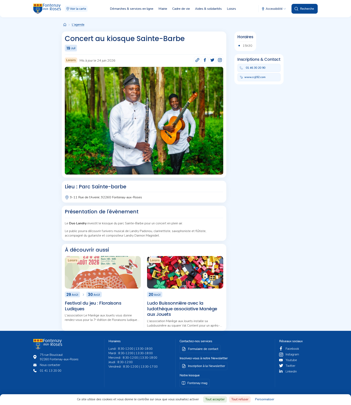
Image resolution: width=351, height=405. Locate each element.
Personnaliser (264, 399)
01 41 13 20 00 (50, 371)
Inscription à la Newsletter (206, 366)
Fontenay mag (197, 383)
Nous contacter (50, 365)
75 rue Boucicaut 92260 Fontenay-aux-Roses (59, 357)
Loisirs (231, 9)
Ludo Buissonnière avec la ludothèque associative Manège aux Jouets (182, 308)
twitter (212, 60)
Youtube (291, 360)
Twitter (290, 366)
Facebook (292, 349)
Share (197, 60)
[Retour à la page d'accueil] (65, 25)
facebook (205, 60)
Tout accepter (215, 399)
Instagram (292, 354)
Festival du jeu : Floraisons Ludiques (93, 306)
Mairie (162, 9)
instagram (220, 60)
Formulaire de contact (203, 349)
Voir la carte (78, 9)
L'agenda (78, 25)
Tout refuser (239, 399)
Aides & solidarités (208, 9)
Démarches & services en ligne (131, 9)
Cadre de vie (181, 9)
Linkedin (291, 371)
